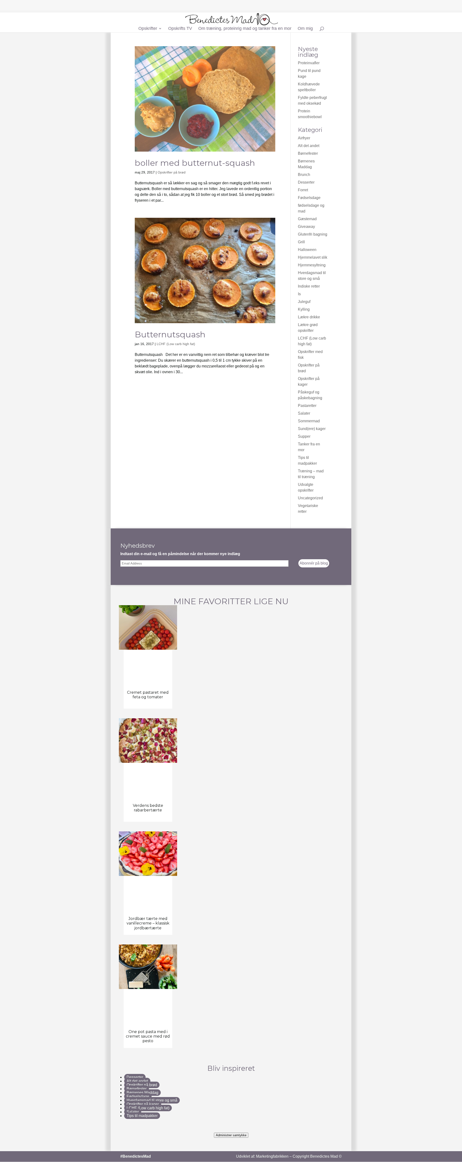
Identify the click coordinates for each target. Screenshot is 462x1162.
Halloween (307, 250)
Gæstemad (307, 219)
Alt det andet (308, 146)
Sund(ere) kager (312, 429)
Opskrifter (147, 29)
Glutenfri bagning (312, 234)
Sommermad (309, 421)
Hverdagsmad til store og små (152, 1100)
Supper (304, 436)
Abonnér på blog (314, 563)
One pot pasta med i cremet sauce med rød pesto (148, 1036)
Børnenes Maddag (142, 1093)
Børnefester (308, 153)
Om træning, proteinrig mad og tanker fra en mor (244, 29)
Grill (301, 242)
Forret (303, 190)
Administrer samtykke (231, 1135)
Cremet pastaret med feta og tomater (148, 694)
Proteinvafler (309, 63)
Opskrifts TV (180, 29)
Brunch (304, 175)
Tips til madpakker (142, 1116)
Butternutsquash (170, 334)
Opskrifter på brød (172, 172)
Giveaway (306, 227)
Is (299, 294)
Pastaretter (307, 406)
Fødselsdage (309, 198)
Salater (304, 413)
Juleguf (304, 302)
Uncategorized (310, 498)
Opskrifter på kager (143, 1104)
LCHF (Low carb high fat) (176, 344)
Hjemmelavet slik (312, 257)
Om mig (305, 29)
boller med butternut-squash (195, 163)
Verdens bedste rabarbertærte (148, 807)
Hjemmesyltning (312, 265)
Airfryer (304, 138)
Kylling (304, 309)
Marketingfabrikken (272, 1156)
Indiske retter (309, 286)
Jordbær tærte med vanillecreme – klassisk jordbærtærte (148, 923)
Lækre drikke (309, 317)
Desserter (306, 182)
